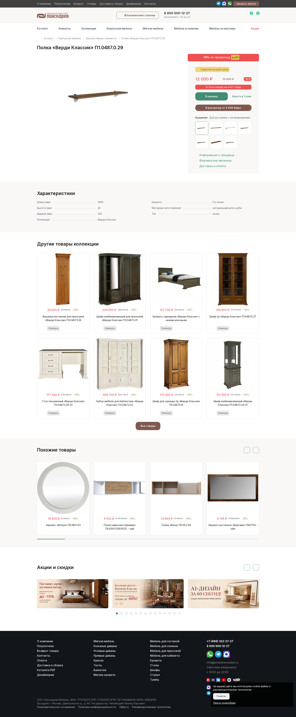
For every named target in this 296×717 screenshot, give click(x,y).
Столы (154, 665)
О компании (44, 3)
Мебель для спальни (164, 646)
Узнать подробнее (224, 702)
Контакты (150, 3)
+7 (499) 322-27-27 (220, 641)
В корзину (211, 96)
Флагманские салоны (139, 15)
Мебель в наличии (186, 28)
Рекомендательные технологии (151, 707)
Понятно (221, 696)
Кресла (98, 660)
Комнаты (65, 28)
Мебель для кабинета (165, 655)
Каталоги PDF (46, 670)
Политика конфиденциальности (97, 707)
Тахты (98, 665)
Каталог (42, 28)
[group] (72, 593)
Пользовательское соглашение (56, 707)
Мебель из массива (222, 28)
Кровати (156, 660)
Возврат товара (48, 651)
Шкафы (155, 670)
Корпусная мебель (119, 28)
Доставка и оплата (212, 166)
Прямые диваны (104, 655)
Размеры (53, 328)
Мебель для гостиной (164, 641)
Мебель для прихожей (165, 651)
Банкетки (100, 670)
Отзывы (91, 3)
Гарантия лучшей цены (214, 69)
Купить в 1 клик (241, 96)
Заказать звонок (246, 3)
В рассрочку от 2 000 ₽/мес (223, 107)
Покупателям (62, 3)
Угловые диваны (105, 651)
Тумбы (154, 679)
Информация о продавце (216, 155)
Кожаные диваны (105, 646)
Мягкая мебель (153, 28)
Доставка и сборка (111, 3)
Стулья (155, 675)
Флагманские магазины (215, 160)
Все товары (148, 425)
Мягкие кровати (104, 675)
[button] (117, 613)
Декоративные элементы (101, 38)
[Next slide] (169, 95)
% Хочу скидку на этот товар (223, 87)
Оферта (124, 707)
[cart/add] (77, 328)
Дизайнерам (133, 3)
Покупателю (45, 646)
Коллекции (89, 28)
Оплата (42, 660)
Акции (255, 28)
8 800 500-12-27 (218, 646)
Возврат (79, 3)
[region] (148, 37)
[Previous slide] (43, 95)
